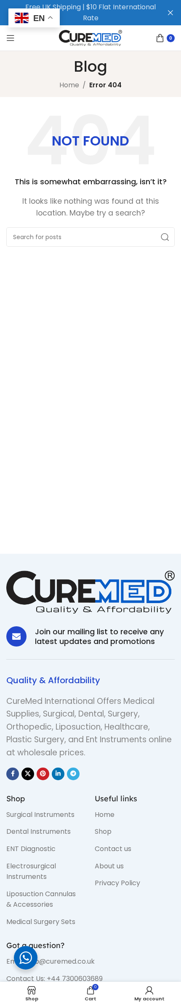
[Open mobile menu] (10, 38)
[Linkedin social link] (58, 774)
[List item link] (44, 814)
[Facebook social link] (12, 774)
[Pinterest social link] (43, 774)
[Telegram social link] (73, 774)
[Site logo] (90, 37)
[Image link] (90, 591)
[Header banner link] (78, 12)
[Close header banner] (170, 12)
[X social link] (27, 774)
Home (69, 85)
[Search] (165, 237)
